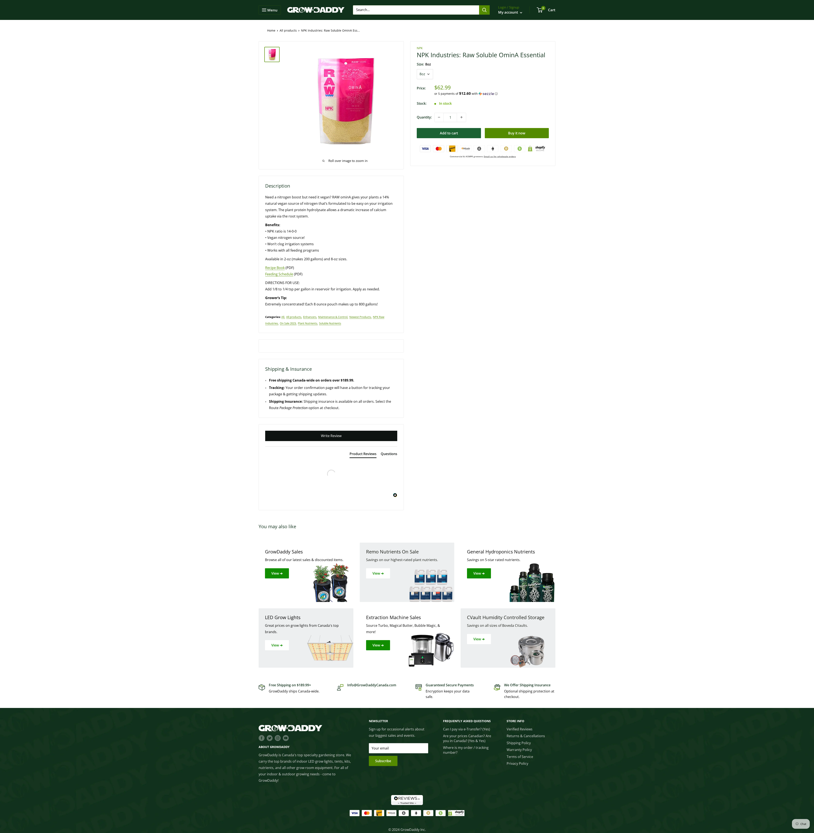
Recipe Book (275, 267)
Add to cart (449, 133)
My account (508, 12)
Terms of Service (520, 756)
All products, (294, 317)
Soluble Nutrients (330, 323)
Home (271, 30)
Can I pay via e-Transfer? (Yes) (466, 729)
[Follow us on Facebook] (262, 738)
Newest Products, (360, 317)
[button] (491, 93)
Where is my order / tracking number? (466, 750)
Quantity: (424, 117)
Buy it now (516, 133)
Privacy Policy (517, 763)
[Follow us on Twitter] (270, 738)
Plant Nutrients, (308, 323)
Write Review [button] (331, 435)
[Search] (484, 10)
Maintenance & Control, (333, 317)
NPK (420, 48)
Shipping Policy (519, 743)
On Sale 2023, (288, 323)
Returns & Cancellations (526, 736)
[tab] (363, 454)
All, (283, 317)
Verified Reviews (519, 729)
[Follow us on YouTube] (286, 738)
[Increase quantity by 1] (461, 117)
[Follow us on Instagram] (278, 738)
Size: (424, 64)
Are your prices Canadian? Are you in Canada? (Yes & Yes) (467, 738)
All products (288, 30)
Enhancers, (310, 317)
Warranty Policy (519, 749)
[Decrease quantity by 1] (439, 117)
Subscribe (383, 761)
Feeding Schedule (279, 274)
